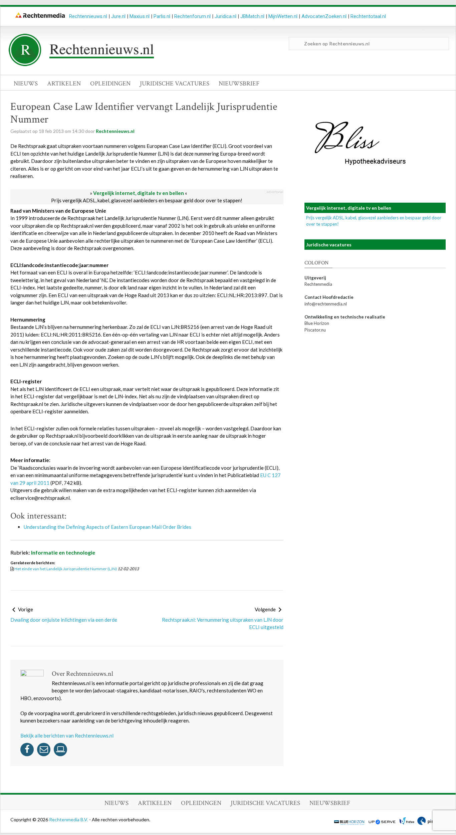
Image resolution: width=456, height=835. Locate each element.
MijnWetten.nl (282, 16)
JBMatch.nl (252, 16)
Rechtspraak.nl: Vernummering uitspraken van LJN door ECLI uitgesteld (222, 623)
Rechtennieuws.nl (88, 16)
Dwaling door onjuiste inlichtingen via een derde (63, 620)
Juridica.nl (225, 16)
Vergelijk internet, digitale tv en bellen (138, 193)
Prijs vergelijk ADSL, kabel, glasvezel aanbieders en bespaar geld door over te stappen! (146, 200)
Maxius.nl (140, 16)
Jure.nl (118, 16)
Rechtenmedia (318, 284)
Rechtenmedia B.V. (69, 819)
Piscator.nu (315, 330)
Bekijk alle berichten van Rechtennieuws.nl (66, 736)
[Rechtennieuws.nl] (81, 64)
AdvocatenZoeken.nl (324, 16)
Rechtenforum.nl (192, 16)
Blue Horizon (316, 323)
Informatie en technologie (63, 552)
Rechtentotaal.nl (368, 16)
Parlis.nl (162, 16)
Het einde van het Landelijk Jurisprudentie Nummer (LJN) (65, 568)
